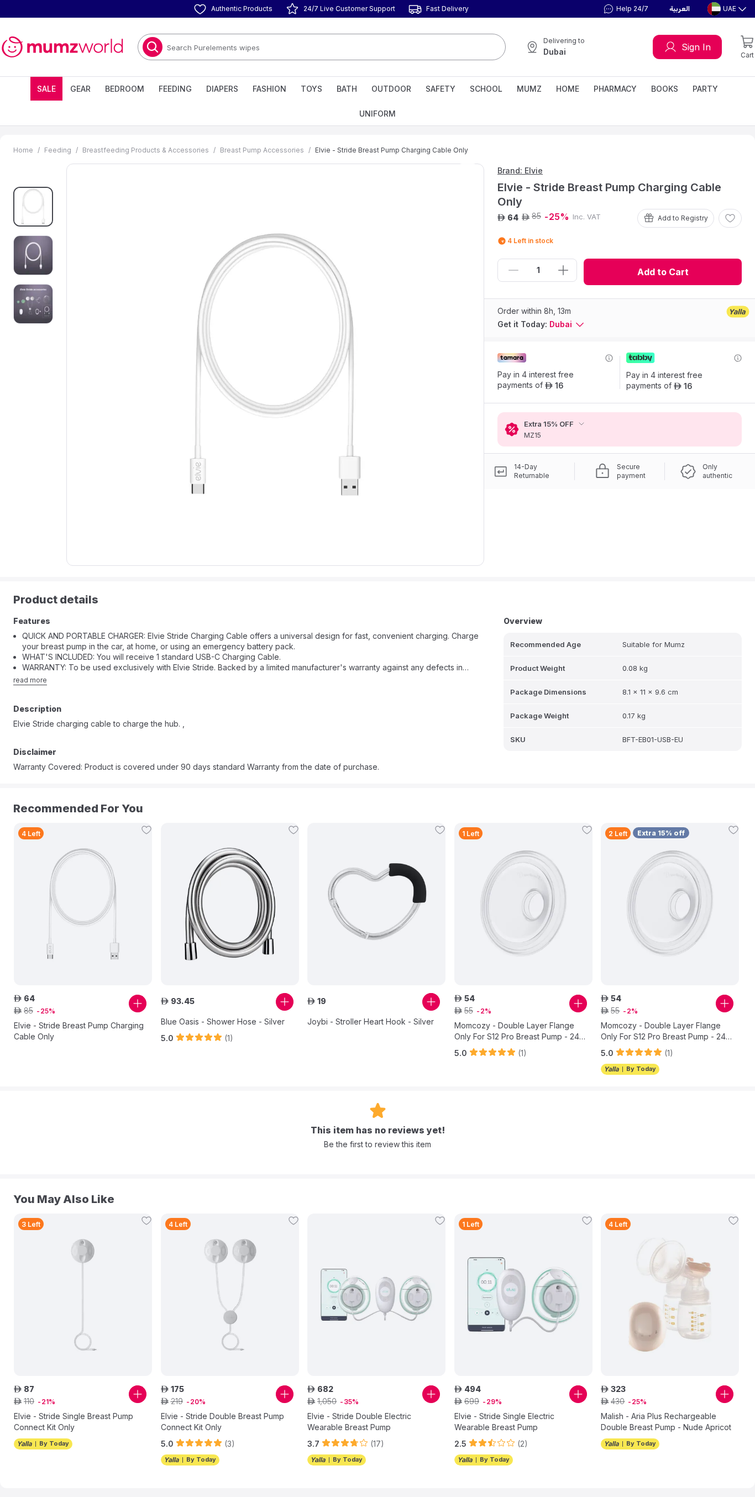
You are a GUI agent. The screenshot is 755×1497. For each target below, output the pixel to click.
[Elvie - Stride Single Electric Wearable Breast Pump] (523, 1295)
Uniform (377, 113)
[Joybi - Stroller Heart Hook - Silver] (376, 904)
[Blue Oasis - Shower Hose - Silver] (230, 904)
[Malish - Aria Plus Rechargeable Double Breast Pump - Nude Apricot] (670, 1295)
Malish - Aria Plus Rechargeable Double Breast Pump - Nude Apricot (666, 1421)
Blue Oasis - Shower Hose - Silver (223, 1021)
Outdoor (391, 88)
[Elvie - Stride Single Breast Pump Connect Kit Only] (83, 1295)
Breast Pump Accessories (262, 150)
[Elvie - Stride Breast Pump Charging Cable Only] (83, 904)
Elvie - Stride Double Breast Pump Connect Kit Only (222, 1421)
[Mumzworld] (62, 47)
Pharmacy (615, 88)
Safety (440, 88)
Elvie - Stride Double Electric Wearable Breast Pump (359, 1421)
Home (567, 88)
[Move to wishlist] (730, 218)
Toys (311, 88)
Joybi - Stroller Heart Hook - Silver (370, 1021)
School (486, 88)
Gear (80, 88)
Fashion (269, 88)
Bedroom (124, 88)
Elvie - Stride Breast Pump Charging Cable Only (79, 1031)
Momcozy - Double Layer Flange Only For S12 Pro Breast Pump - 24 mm (516, 1031)
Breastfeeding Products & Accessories (145, 150)
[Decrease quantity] (513, 270)
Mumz (529, 88)
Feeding (175, 88)
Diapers (222, 88)
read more (30, 680)
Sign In (696, 46)
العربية (679, 9)
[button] (624, 9)
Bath (347, 88)
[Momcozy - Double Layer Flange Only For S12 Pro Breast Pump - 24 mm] (523, 904)
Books (664, 88)
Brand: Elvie (520, 170)
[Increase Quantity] (563, 270)
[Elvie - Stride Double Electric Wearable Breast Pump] (376, 1295)
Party (705, 88)
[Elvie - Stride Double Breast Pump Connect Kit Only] (230, 1295)
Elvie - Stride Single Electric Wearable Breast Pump (504, 1421)
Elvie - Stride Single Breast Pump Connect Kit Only (73, 1421)
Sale (46, 88)
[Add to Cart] (137, 1003)
